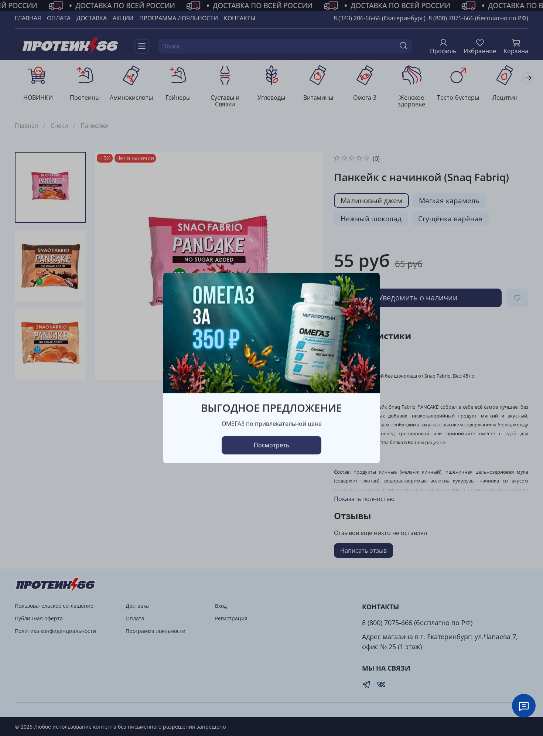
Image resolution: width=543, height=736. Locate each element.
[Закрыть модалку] (366, 286)
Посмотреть (271, 445)
